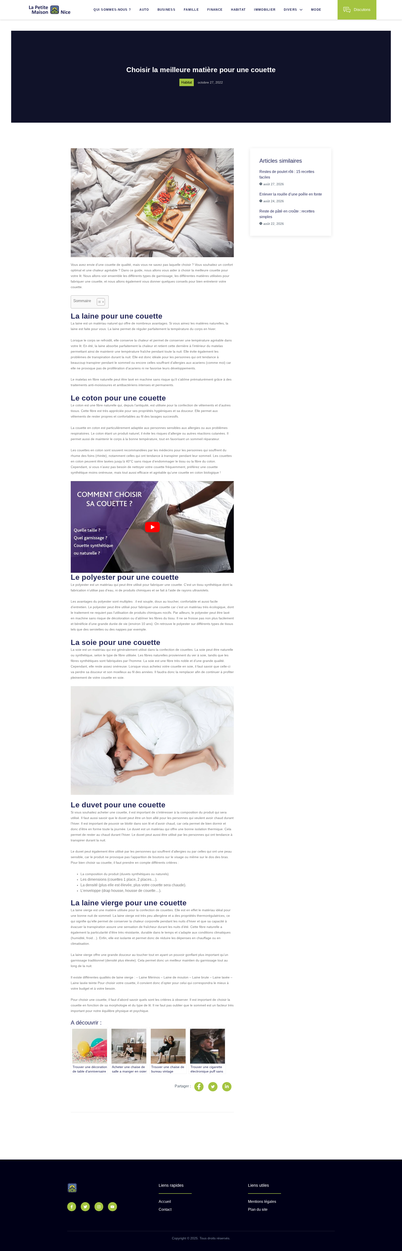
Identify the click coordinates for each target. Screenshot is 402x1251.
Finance (215, 9)
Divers (290, 9)
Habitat (238, 9)
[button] (300, 10)
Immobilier (264, 9)
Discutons (362, 10)
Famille (191, 9)
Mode (316, 9)
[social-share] (199, 1086)
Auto (144, 9)
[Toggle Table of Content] (98, 302)
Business (166, 9)
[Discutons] (346, 9)
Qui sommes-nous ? (112, 9)
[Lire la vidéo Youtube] (152, 527)
